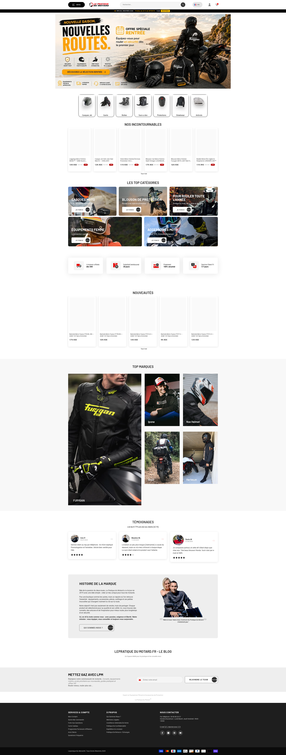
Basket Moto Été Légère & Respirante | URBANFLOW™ (206, 160)
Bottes (124, 115)
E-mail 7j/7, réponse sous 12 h (170, 727)
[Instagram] (168, 733)
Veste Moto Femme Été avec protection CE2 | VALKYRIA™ (130, 160)
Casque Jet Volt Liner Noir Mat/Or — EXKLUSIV (104, 160)
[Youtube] (180, 733)
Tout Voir (144, 349)
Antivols (199, 115)
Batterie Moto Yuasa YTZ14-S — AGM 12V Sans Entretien (141, 335)
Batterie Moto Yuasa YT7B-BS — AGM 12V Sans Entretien (111, 335)
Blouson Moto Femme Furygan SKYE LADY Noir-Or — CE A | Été (181, 160)
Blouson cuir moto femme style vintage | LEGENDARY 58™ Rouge (155, 160)
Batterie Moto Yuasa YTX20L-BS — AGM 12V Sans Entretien (81, 335)
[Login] (209, 4)
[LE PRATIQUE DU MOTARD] (87, 104)
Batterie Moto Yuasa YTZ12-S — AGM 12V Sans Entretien (202, 335)
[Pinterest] (174, 733)
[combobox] (150, 4)
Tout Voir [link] (144, 174)
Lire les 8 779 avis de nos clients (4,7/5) (143, 527)
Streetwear (180, 115)
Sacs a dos (143, 115)
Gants (105, 115)
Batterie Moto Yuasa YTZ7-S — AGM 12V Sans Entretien (171, 335)
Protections (161, 115)
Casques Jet (87, 115)
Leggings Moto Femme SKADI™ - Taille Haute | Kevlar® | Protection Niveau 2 (79, 160)
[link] (162, 400)
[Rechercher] (153, 4)
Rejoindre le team (198, 680)
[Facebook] (162, 733)
